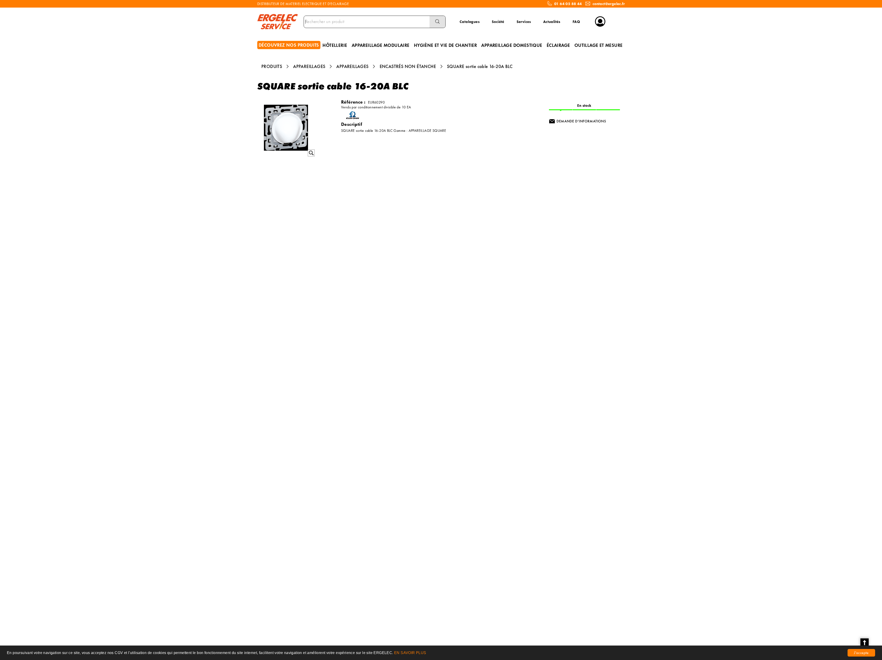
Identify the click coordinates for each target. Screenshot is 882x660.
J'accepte (861, 652)
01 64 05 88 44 (568, 4)
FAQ (576, 21)
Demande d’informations (581, 121)
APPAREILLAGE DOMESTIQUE (511, 45)
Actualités (551, 21)
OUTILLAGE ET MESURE (598, 45)
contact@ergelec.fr (609, 4)
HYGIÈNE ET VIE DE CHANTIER (445, 45)
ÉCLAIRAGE (558, 45)
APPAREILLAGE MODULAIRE (381, 45)
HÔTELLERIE (334, 45)
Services (524, 21)
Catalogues (470, 21)
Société (498, 21)
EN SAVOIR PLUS (410, 653)
